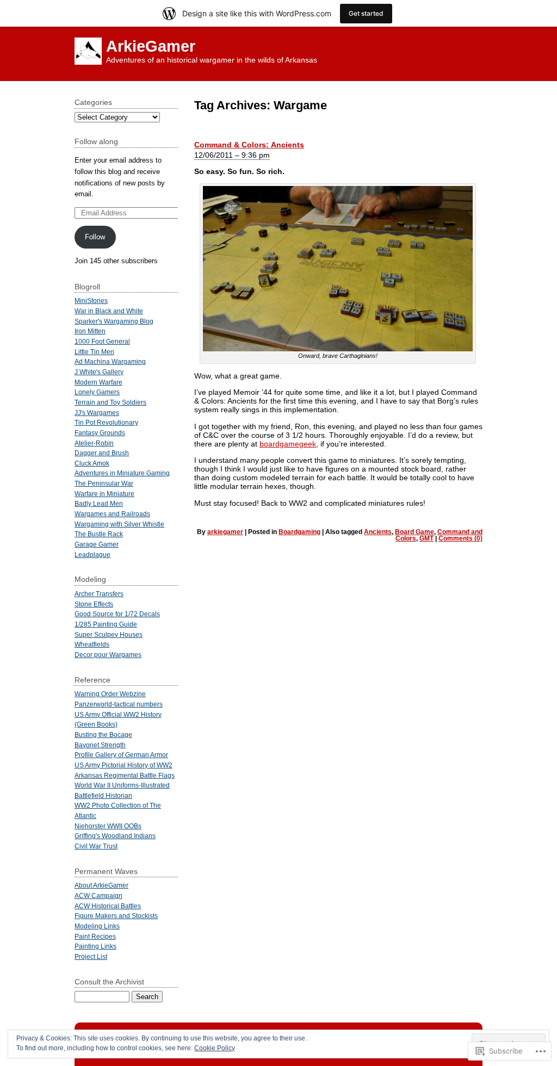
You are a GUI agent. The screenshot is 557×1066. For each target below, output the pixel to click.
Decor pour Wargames (108, 654)
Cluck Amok (92, 463)
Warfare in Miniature (104, 493)
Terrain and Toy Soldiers (110, 402)
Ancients (378, 532)
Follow (95, 237)
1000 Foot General (102, 341)
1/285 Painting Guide (106, 624)
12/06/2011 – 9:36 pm (232, 155)
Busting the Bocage (103, 734)
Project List (91, 956)
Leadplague (92, 554)
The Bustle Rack (99, 533)
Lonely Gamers (97, 391)
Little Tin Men (94, 351)
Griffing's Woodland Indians (115, 835)
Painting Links (95, 946)
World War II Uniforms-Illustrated (122, 785)
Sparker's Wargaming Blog (114, 321)
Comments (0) (460, 538)
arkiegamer (225, 532)
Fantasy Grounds (100, 432)
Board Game (414, 532)
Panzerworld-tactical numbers (119, 704)
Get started (366, 13)
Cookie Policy (214, 1048)
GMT (426, 538)
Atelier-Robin (94, 443)
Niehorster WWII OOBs (108, 825)
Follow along (96, 141)
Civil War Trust (96, 846)
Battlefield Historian (103, 795)
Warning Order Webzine (110, 693)
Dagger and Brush (102, 452)
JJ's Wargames (97, 412)
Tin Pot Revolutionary (106, 422)
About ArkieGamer (101, 885)
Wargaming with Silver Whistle (119, 524)
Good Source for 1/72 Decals (117, 613)
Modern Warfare (98, 382)
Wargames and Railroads (112, 513)
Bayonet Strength (100, 744)
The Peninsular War (104, 483)
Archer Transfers (99, 593)
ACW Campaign (98, 895)
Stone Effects (94, 604)
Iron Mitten (90, 330)
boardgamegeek (287, 443)
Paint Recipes (95, 936)
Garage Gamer (97, 544)
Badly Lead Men (99, 503)
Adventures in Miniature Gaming (122, 472)
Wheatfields (92, 644)
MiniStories (91, 300)
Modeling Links (97, 925)
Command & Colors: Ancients (249, 144)
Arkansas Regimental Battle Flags (125, 775)
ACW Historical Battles (108, 905)
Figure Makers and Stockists (116, 915)
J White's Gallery (99, 371)
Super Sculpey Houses (109, 634)
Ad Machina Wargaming (110, 361)
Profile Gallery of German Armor (121, 754)
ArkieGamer (150, 46)
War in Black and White (109, 310)
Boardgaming (299, 532)
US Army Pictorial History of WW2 (123, 764)
